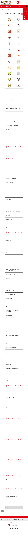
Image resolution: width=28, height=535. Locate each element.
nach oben (14, 514)
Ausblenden (22, 14)
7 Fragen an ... (25, 16)
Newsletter (25, 11)
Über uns (18, 6)
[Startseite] (6, 2)
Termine (2, 6)
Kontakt (25, 9)
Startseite (2, 9)
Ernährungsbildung (13, 6)
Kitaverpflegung (6, 6)
